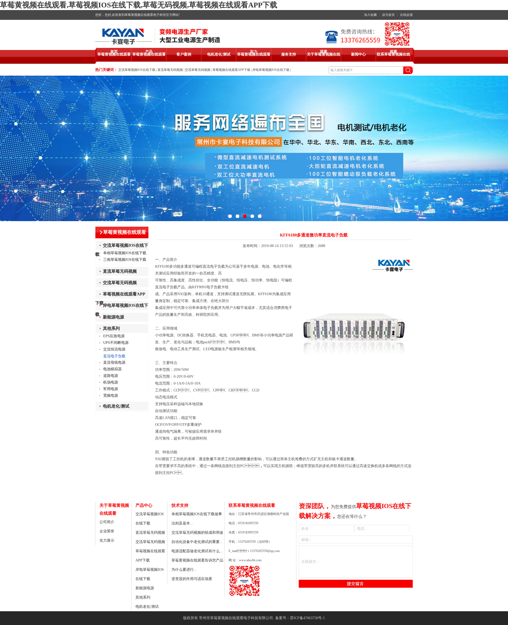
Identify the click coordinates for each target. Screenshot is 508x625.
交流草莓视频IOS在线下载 (136, 70)
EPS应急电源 (114, 336)
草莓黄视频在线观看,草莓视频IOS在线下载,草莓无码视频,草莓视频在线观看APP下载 (138, 5)
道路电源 (110, 376)
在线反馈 (406, 15)
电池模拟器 (112, 369)
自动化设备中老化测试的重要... (197, 542)
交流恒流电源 (114, 349)
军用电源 (110, 389)
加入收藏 (370, 15)
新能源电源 (113, 317)
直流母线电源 (114, 362)
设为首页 (388, 15)
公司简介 (106, 522)
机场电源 (110, 382)
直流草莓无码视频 (170, 70)
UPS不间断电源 (116, 343)
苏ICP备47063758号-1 (307, 618)
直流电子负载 (114, 356)
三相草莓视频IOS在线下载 (124, 260)
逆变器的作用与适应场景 (191, 579)
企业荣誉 (106, 531)
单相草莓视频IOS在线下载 (124, 253)
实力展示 (106, 540)
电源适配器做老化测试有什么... (197, 551)
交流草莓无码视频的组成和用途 (197, 533)
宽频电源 (110, 396)
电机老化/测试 (116, 406)
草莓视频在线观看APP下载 (231, 70)
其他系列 (111, 328)
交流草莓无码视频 (197, 70)
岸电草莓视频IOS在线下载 (270, 70)
